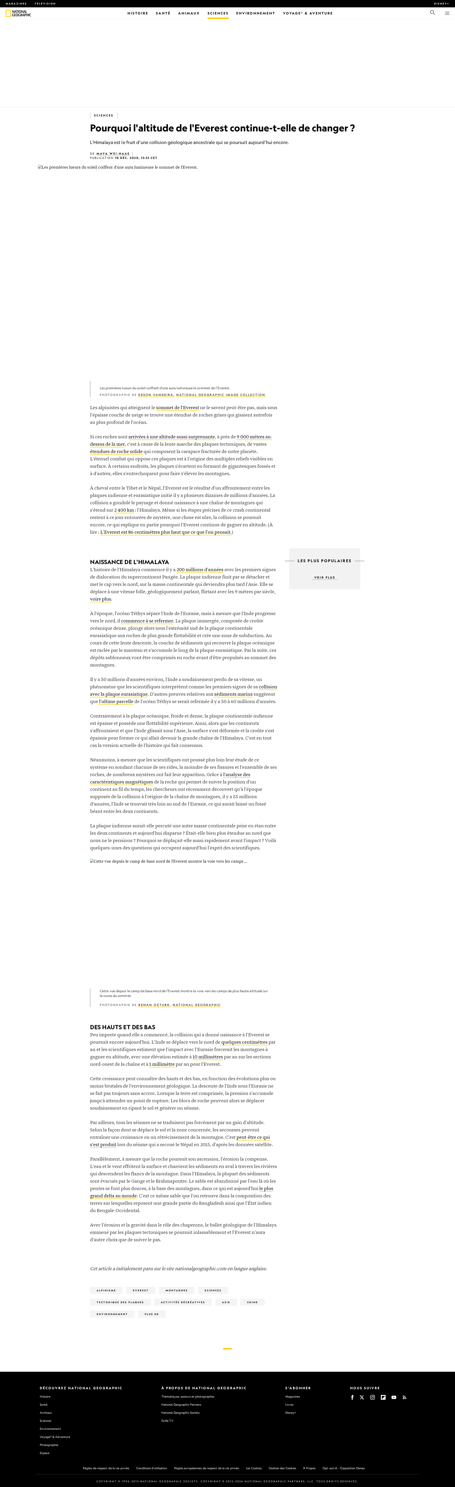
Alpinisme (106, 1290)
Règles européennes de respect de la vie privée (206, 1468)
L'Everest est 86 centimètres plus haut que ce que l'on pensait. (166, 532)
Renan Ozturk (154, 1005)
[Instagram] (372, 1399)
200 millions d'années (200, 569)
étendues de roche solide (116, 451)
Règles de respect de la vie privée (106, 1468)
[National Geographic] (8, 13)
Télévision (45, 3)
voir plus (324, 577)
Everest (141, 1290)
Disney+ (441, 3)
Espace (44, 1453)
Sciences (104, 115)
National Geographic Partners (181, 1404)
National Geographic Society (180, 1412)
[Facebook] (352, 1399)
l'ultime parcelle (116, 701)
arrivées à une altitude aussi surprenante (171, 437)
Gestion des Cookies (282, 1468)
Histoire (45, 1396)
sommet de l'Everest (177, 407)
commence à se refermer (147, 621)
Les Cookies (254, 1468)
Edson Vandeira (155, 395)
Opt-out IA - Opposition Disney (344, 1468)
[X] (361, 1399)
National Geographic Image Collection (220, 395)
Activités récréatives (183, 1302)
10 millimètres (208, 1057)
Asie (226, 1302)
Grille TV (167, 1420)
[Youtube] (393, 1399)
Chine (252, 1302)
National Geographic (197, 1005)
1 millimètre (162, 1064)
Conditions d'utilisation (151, 1468)
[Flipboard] (383, 1399)
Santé (43, 1404)
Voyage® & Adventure (55, 1437)
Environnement (112, 1314)
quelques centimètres (244, 1042)
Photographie (49, 1445)
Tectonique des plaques (120, 1302)
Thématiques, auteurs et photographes (187, 1396)
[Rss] (404, 1399)
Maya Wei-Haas (113, 153)
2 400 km (124, 510)
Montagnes (177, 1290)
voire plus (100, 599)
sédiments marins (233, 694)
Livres (289, 1404)
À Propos (309, 1468)
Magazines (16, 3)
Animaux (46, 1412)
